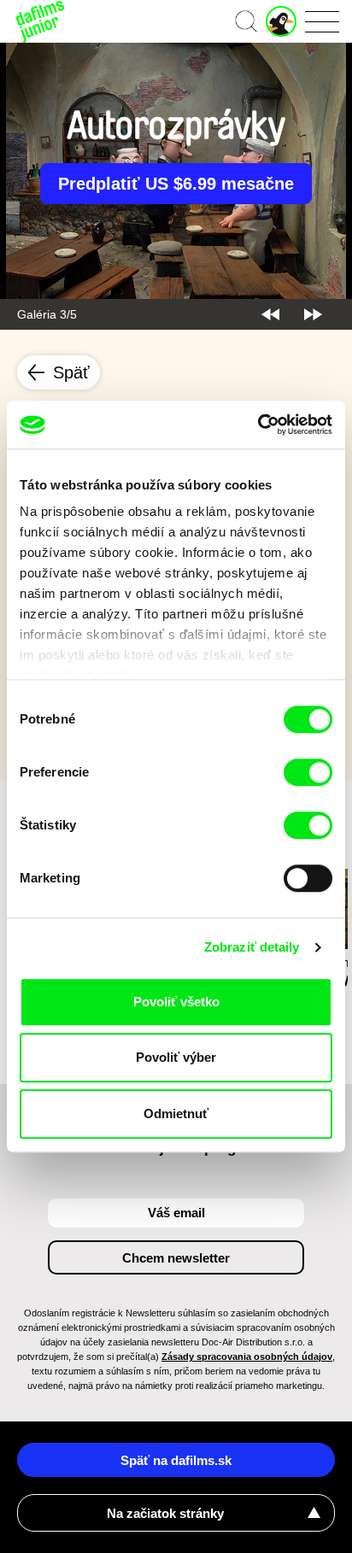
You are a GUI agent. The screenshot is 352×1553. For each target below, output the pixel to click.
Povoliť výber (176, 1057)
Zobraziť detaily (252, 947)
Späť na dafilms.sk (176, 1460)
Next (313, 314)
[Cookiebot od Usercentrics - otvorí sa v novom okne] (257, 424)
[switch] (308, 772)
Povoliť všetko (176, 1001)
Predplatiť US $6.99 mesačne (176, 183)
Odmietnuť (176, 1113)
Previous (270, 314)
